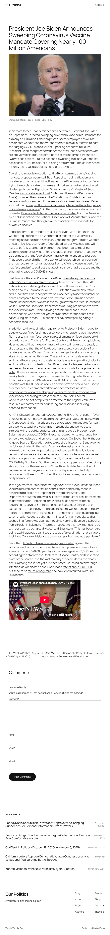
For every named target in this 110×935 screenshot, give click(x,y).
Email (12, 747)
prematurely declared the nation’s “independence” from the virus (52, 280)
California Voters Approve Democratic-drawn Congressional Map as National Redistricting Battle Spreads (47, 858)
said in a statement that (35, 193)
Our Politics (13, 5)
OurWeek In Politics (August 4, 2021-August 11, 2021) (22, 654)
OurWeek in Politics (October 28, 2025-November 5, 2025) (42, 847)
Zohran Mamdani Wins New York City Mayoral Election (40, 868)
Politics (37, 119)
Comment (14, 699)
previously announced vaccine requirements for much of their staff (54, 487)
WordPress (100, 928)
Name (12, 734)
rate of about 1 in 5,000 (77, 567)
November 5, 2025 (96, 847)
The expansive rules (21, 232)
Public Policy (46, 119)
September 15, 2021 (100, 824)
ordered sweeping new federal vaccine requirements (63, 135)
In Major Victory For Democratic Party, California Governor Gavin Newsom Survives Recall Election (73, 654)
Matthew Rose (24, 119)
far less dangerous (39, 571)
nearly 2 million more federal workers (56, 509)
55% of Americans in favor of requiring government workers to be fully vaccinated (54, 417)
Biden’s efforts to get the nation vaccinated (48, 213)
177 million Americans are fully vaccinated (48, 543)
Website (12, 761)
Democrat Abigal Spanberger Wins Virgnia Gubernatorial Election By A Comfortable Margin (47, 837)
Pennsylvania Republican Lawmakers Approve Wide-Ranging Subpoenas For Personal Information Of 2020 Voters (44, 824)
